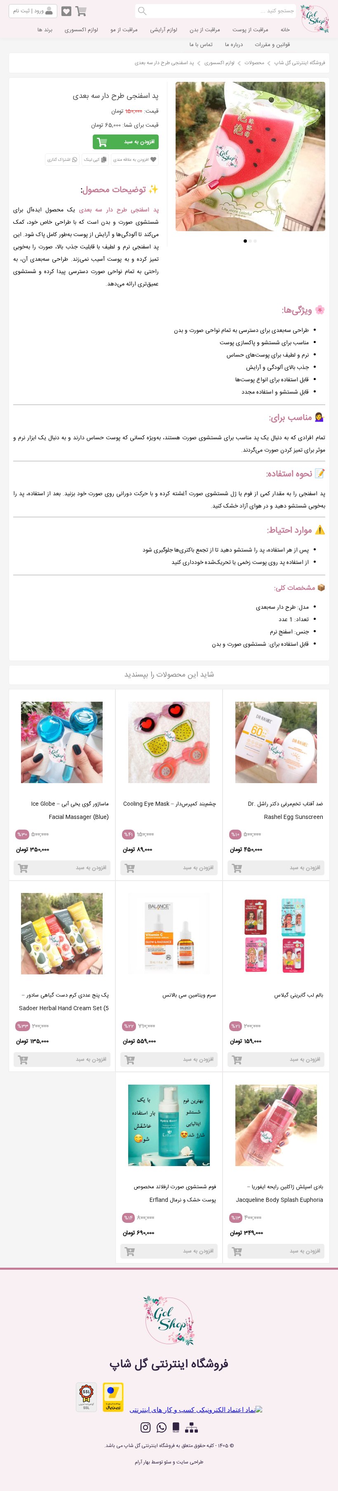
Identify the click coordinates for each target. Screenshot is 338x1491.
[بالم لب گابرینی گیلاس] (276, 982)
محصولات (254, 63)
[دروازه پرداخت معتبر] (113, 1397)
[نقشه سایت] (191, 1428)
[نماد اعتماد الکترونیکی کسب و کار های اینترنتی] (195, 1410)
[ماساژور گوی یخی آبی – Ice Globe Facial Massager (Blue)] (62, 791)
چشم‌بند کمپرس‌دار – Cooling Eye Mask (169, 804)
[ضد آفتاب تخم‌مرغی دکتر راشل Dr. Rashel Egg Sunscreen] (276, 791)
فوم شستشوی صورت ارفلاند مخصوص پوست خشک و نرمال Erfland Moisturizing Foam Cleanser (175, 1200)
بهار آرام (142, 1462)
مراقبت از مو (124, 30)
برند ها (45, 30)
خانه (285, 30)
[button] (255, 241)
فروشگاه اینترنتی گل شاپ (300, 63)
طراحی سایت (189, 1462)
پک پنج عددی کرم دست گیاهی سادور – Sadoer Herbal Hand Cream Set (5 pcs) (64, 1008)
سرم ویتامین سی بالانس (189, 995)
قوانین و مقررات (272, 44)
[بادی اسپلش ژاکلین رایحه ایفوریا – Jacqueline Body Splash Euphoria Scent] (276, 1174)
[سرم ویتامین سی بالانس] (169, 982)
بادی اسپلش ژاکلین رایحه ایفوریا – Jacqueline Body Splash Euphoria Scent (279, 1200)
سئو (167, 1462)
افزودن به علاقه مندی (131, 160)
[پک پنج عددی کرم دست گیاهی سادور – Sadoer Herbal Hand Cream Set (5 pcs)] (62, 982)
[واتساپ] (162, 1427)
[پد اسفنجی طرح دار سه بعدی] (250, 228)
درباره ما (234, 44)
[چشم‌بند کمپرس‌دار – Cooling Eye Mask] (169, 791)
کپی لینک (92, 160)
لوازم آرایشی (163, 30)
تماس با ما (201, 44)
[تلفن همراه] (176, 1428)
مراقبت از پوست (250, 30)
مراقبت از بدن (205, 30)
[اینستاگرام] (146, 1427)
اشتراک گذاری (59, 160)
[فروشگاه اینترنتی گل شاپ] (315, 30)
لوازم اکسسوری (81, 30)
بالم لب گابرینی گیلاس (298, 995)
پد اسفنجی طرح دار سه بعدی (164, 63)
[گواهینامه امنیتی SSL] (86, 1397)
